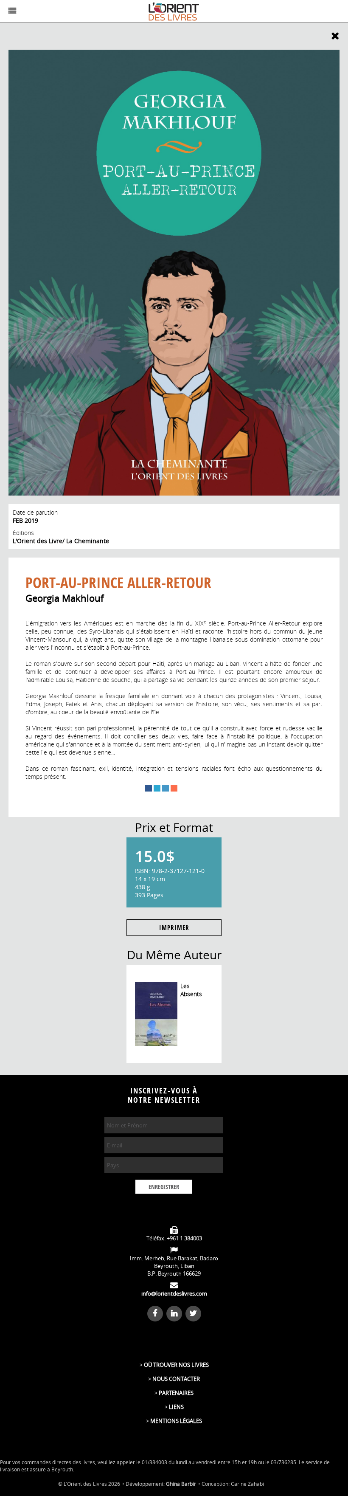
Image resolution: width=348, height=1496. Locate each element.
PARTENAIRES (176, 1393)
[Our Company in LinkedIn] (175, 1313)
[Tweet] (157, 788)
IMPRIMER (174, 928)
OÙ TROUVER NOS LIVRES (176, 1365)
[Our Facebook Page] (156, 1313)
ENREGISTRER (164, 1187)
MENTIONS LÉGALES (176, 1421)
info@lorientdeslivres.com (174, 1293)
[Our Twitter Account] (193, 1313)
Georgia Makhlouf (64, 598)
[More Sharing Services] (174, 788)
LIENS (176, 1407)
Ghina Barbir (181, 1484)
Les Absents (191, 990)
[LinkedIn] (165, 788)
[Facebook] (148, 788)
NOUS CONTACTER (176, 1379)
